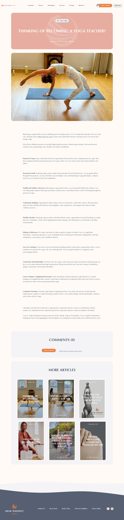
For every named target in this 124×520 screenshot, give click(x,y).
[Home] (8, 5)
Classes (40, 5)
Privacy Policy (96, 508)
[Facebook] (112, 508)
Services (62, 5)
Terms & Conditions (81, 508)
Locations (31, 5)
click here (42, 318)
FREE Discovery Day (45, 137)
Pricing (71, 5)
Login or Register (105, 5)
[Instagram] (108, 508)
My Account (53, 508)
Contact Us (41, 508)
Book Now (118, 5)
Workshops (51, 5)
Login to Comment (49, 350)
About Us (81, 5)
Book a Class (66, 508)
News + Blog (63, 21)
